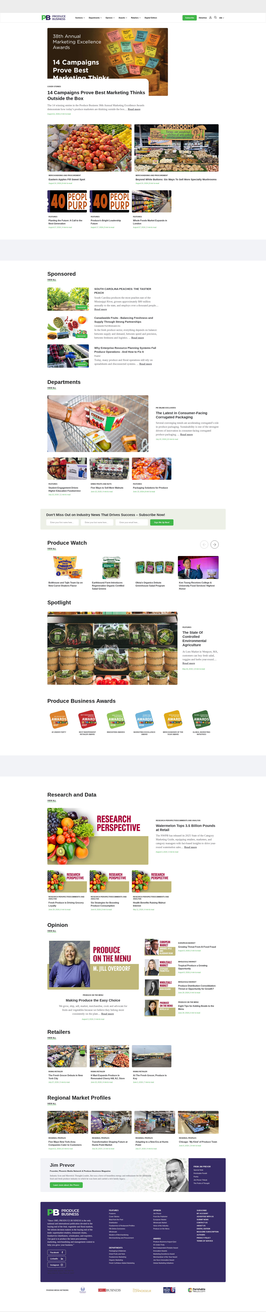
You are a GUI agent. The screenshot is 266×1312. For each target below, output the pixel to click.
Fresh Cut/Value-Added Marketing (122, 1263)
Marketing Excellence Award (164, 1254)
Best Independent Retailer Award (165, 1248)
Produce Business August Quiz (164, 1242)
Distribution (113, 1223)
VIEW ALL (51, 280)
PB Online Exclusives (117, 1229)
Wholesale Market (160, 1223)
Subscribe (189, 18)
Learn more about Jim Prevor (66, 1185)
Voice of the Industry (160, 1226)
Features (112, 1214)
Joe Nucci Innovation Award (163, 1260)
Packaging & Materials (117, 1251)
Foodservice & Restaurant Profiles (122, 1226)
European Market (159, 1220)
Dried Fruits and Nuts (117, 1254)
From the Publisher (160, 1217)
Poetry (196, 1177)
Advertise (203, 18)
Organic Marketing (116, 1260)
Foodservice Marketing (117, 1257)
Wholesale (113, 1232)
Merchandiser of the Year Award (165, 1257)
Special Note (198, 1170)
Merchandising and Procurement (121, 1238)
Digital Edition (151, 18)
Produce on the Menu (161, 1229)
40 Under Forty (158, 1245)
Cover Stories (114, 1217)
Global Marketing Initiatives (163, 1263)
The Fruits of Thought (201, 1183)
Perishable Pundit (200, 1173)
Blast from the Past (116, 1220)
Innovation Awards (160, 1251)
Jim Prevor (157, 1214)
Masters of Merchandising (118, 1235)
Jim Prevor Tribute (200, 1180)
